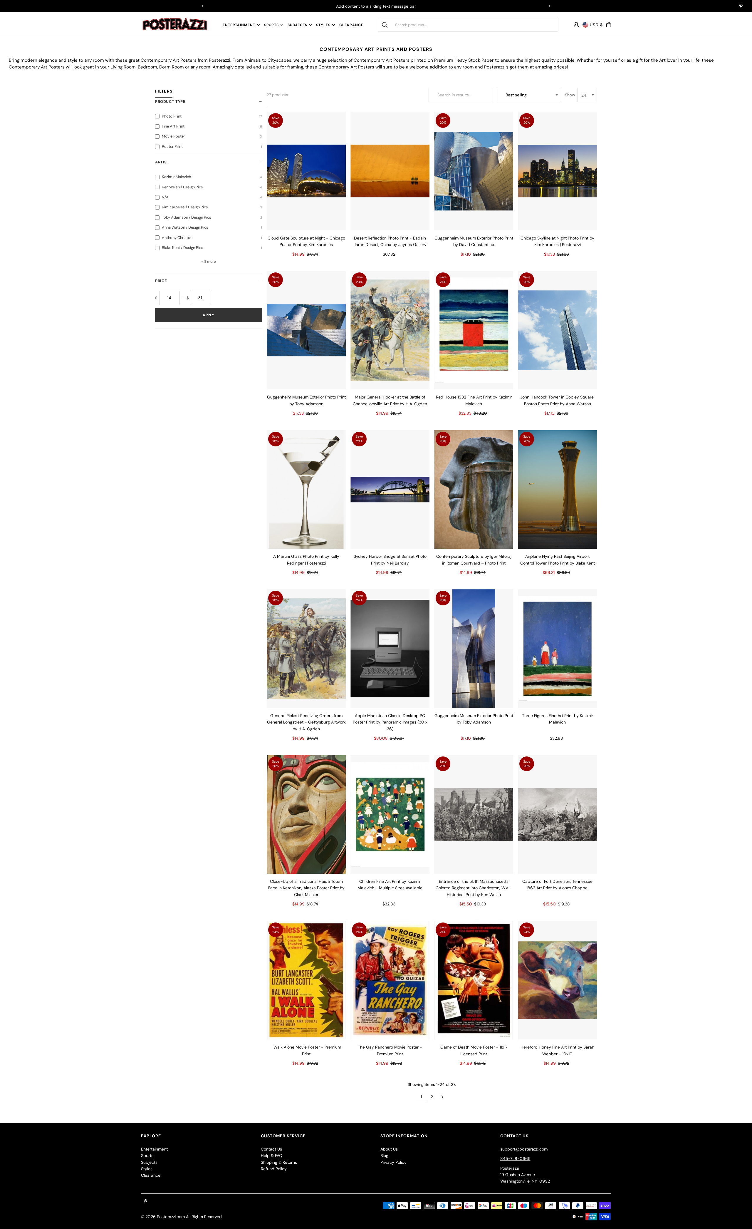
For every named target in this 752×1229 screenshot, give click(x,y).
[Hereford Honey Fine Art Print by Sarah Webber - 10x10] (557, 980)
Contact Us (271, 1149)
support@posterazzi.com (524, 1149)
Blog (384, 1155)
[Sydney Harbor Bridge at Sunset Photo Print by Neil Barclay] (389, 489)
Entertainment (239, 25)
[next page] (442, 1096)
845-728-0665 (515, 1158)
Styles (323, 25)
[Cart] (608, 24)
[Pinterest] (741, 6)
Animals (252, 60)
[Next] (549, 6)
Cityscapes (279, 60)
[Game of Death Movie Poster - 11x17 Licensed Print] (473, 980)
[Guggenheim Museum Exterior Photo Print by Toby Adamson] (306, 330)
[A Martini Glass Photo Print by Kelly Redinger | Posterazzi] (306, 489)
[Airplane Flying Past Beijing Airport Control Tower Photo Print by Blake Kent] (557, 489)
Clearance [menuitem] (351, 25)
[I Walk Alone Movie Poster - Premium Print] (306, 980)
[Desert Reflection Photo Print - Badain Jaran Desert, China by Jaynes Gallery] (389, 171)
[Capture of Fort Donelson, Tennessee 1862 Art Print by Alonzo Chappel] (557, 814)
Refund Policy (274, 1168)
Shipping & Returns (279, 1162)
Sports (271, 25)
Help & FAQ (271, 1155)
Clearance (150, 1175)
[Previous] (203, 6)
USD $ (596, 24)
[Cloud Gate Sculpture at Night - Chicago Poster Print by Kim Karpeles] (306, 171)
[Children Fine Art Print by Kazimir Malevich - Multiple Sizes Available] (389, 814)
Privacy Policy (393, 1162)
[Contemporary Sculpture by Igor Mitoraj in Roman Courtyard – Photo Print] (473, 489)
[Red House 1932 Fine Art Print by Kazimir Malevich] (473, 330)
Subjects (297, 25)
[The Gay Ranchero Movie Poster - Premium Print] (389, 980)
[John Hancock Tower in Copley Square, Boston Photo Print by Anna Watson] (557, 330)
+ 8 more (208, 261)
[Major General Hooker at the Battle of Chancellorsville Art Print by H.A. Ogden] (389, 330)
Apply (208, 315)
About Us (389, 1149)
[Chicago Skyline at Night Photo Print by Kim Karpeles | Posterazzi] (557, 171)
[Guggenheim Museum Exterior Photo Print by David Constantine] (473, 171)
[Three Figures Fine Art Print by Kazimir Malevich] (557, 648)
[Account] (576, 24)
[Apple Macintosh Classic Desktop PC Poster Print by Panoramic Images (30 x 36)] (389, 648)
